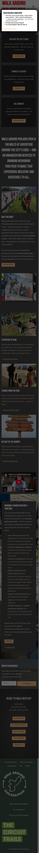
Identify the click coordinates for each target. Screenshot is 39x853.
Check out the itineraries (15, 19)
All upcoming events (10, 29)
